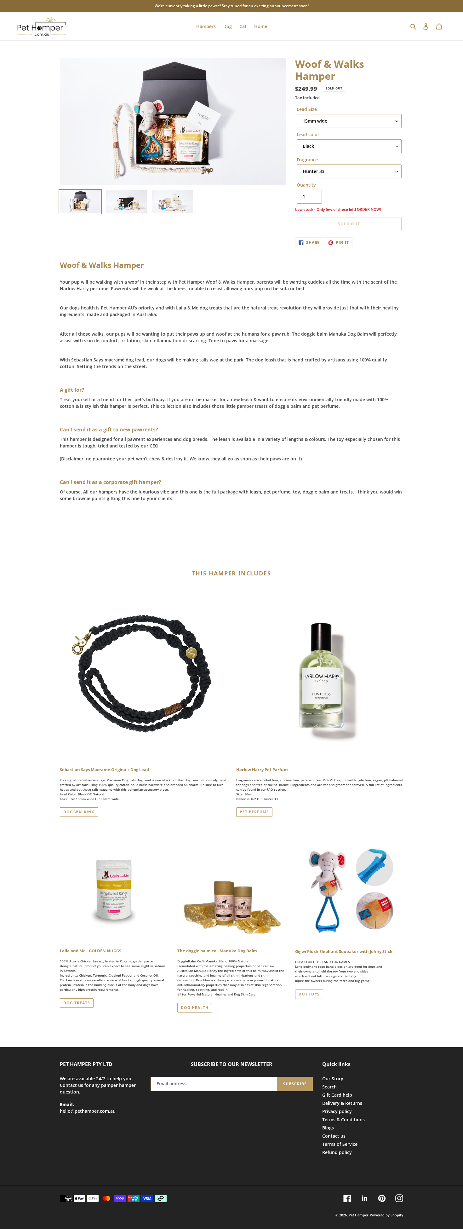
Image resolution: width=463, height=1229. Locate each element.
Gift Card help (337, 1095)
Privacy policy (337, 1111)
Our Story (332, 1079)
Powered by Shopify (386, 1215)
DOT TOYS (309, 994)
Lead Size (307, 109)
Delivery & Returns (342, 1103)
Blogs (328, 1128)
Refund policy (337, 1152)
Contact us (334, 1136)
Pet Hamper (359, 1215)
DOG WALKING (79, 812)
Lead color (308, 134)
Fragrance (307, 160)
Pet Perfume (254, 812)
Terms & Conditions (343, 1119)
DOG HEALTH (195, 1007)
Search (329, 1087)
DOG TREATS (76, 1003)
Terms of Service (339, 1144)
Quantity (306, 185)
